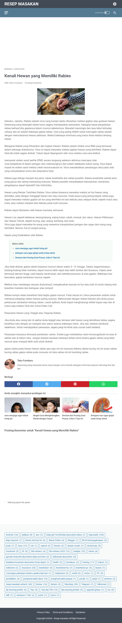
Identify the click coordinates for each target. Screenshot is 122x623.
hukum (103, 562)
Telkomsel (103, 584)
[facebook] (18, 384)
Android (12, 535)
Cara (22, 546)
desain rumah (75, 546)
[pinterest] (75, 384)
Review (41, 584)
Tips (34, 590)
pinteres (109, 579)
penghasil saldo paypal (63, 579)
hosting (88, 562)
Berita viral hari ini (35, 540)
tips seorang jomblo (72, 590)
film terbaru (38, 551)
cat (34, 546)
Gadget (79, 551)
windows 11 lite (25, 595)
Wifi (9, 595)
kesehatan (45, 568)
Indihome (12, 568)
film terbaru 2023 (59, 551)
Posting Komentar (33, 83)
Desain (59, 546)
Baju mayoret (14, 540)
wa (111, 590)
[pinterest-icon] (114, 4)
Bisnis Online (56, 540)
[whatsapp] (103, 384)
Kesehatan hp (64, 568)
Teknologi (71, 584)
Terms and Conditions (63, 612)
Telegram (87, 584)
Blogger (73, 540)
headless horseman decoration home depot (27, 562)
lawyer (100, 568)
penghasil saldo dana (35, 579)
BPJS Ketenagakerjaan (94, 540)
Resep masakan (21, 3)
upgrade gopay (95, 590)
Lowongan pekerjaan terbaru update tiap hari (28, 573)
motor (88, 573)
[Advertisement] (61, 42)
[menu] (8, 12)
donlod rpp (94, 546)
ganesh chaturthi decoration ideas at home (27, 557)
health (57, 562)
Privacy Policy (43, 612)
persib (84, 579)
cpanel (45, 546)
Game (93, 551)
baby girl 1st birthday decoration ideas (65, 535)
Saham (56, 584)
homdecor (72, 562)
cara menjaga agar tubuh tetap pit (31, 248)
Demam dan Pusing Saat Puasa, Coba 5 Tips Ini (37, 257)
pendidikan (13, 579)
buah (10, 546)
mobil (76, 573)
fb (25, 551)
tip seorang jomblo (16, 590)
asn (39, 535)
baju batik (96, 535)
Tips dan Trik (49, 590)
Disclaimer (80, 612)
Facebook (12, 551)
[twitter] (47, 384)
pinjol (96, 579)
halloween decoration (64, 557)
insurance (29, 568)
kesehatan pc (84, 568)
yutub (42, 595)
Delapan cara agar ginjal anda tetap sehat (35, 253)
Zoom (54, 595)
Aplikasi (27, 535)
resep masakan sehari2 (19, 584)
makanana (61, 573)
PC (100, 573)
